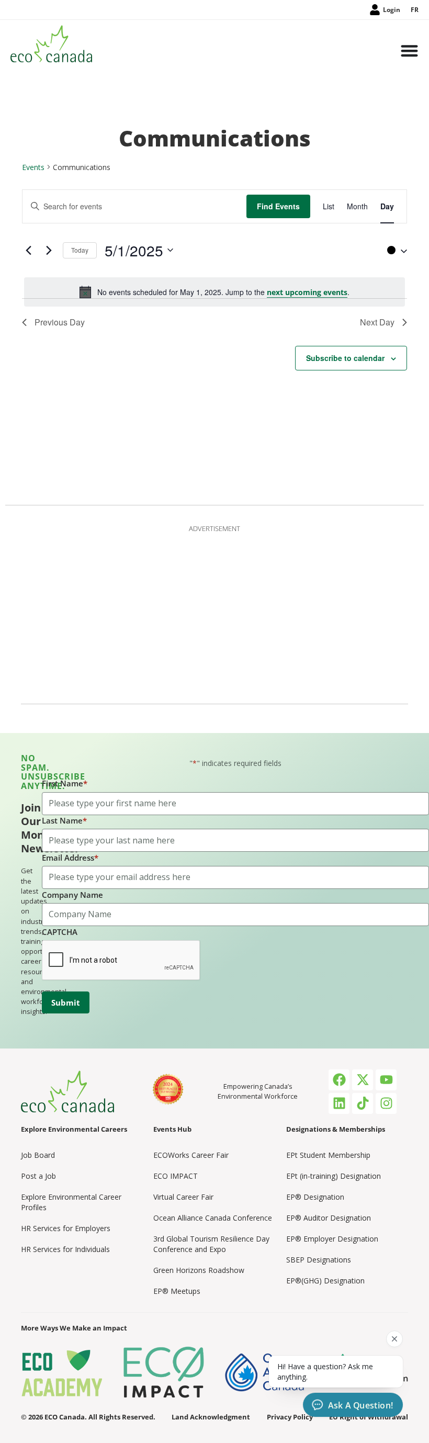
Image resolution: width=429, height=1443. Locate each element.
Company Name (72, 894)
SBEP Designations (318, 1260)
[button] (394, 250)
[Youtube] (386, 1079)
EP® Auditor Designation (328, 1218)
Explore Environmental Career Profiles (71, 1202)
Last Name (64, 820)
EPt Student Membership (328, 1155)
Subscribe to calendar (345, 358)
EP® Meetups (176, 1291)
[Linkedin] (339, 1103)
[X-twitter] (362, 1079)
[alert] (214, 292)
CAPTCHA (59, 932)
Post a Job (38, 1176)
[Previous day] (28, 250)
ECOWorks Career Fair (191, 1155)
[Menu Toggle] (409, 51)
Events (33, 167)
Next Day (377, 322)
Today (79, 249)
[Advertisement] (214, 612)
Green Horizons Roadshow (198, 1270)
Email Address (70, 857)
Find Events (278, 206)
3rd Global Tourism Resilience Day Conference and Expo (211, 1244)
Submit (65, 1002)
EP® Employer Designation (332, 1239)
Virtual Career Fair (183, 1197)
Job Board (38, 1155)
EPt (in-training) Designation (333, 1176)
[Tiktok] (362, 1103)
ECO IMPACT (175, 1176)
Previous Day (60, 322)
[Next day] (48, 250)
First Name (64, 783)
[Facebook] (339, 1079)
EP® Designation (315, 1197)
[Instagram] (386, 1103)
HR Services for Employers (65, 1228)
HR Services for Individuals (65, 1249)
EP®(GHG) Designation (325, 1281)
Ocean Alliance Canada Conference (212, 1218)
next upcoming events (307, 292)
